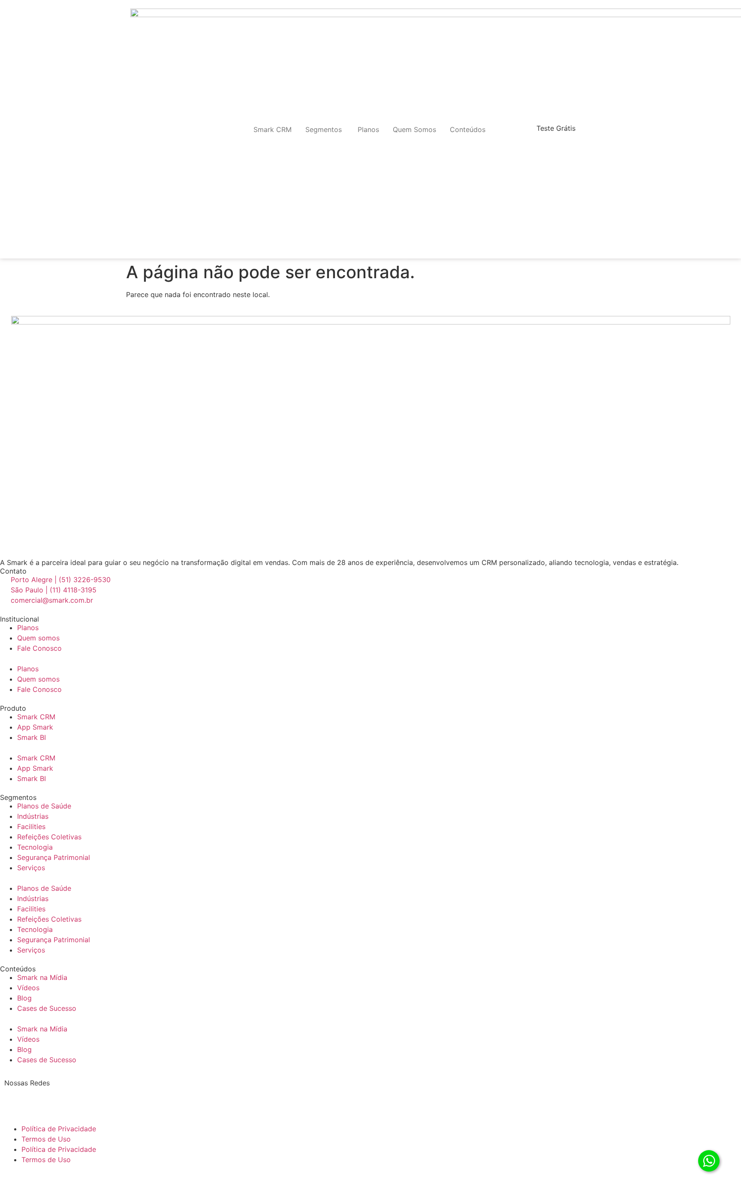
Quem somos (38, 638)
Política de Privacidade (58, 1128)
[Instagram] (38, 1097)
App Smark (35, 727)
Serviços (31, 867)
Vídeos (28, 987)
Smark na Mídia (42, 977)
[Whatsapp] (109, 1097)
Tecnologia (35, 847)
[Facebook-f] (62, 1097)
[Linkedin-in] (15, 1097)
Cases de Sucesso (46, 1008)
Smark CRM (36, 716)
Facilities (31, 826)
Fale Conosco (39, 648)
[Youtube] (85, 1097)
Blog (24, 998)
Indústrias (32, 816)
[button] (370, 658)
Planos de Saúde (44, 806)
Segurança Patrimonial (53, 857)
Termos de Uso (46, 1139)
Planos (28, 627)
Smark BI (31, 737)
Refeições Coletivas (49, 836)
